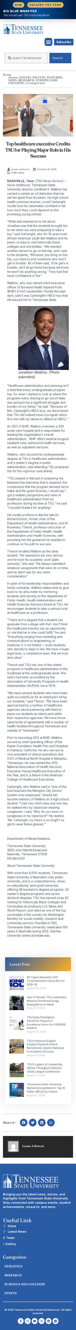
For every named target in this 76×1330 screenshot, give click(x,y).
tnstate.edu (42, 935)
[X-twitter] (42, 1321)
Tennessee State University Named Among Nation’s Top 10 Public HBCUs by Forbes (46, 1088)
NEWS (12, 80)
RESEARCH (26, 80)
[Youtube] (35, 1321)
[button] (49, 42)
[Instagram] (28, 1321)
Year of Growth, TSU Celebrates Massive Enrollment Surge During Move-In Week (46, 1001)
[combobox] (26, 58)
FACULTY (39, 77)
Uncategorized (35, 83)
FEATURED (54, 77)
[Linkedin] (49, 1321)
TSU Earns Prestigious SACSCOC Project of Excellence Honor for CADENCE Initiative (46, 1022)
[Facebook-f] (21, 1321)
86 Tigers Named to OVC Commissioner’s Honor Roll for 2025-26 (46, 981)
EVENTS (25, 77)
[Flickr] (55, 1321)
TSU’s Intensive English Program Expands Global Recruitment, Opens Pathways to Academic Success (45, 1046)
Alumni (13, 77)
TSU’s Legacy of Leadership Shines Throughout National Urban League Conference (44, 1068)
